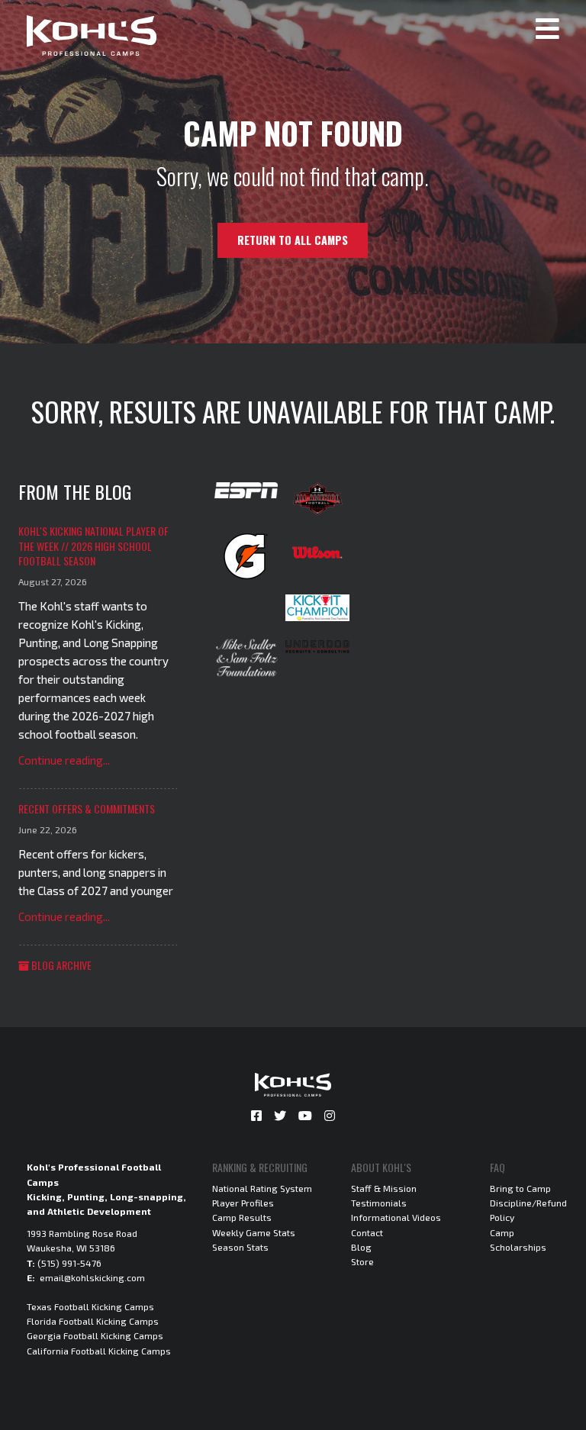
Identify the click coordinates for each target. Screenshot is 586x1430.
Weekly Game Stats (253, 1232)
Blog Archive (60, 965)
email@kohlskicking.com (92, 1277)
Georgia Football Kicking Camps (95, 1335)
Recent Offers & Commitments (86, 808)
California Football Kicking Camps (99, 1350)
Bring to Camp (520, 1188)
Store (362, 1261)
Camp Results (242, 1217)
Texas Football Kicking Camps (90, 1306)
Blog (361, 1247)
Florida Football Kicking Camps (93, 1321)
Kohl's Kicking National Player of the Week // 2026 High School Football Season (93, 545)
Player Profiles (243, 1202)
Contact (367, 1232)
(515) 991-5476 (69, 1263)
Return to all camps (292, 240)
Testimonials (379, 1202)
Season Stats (240, 1247)
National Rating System (262, 1188)
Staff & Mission (384, 1188)
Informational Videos (396, 1217)
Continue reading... (64, 760)
